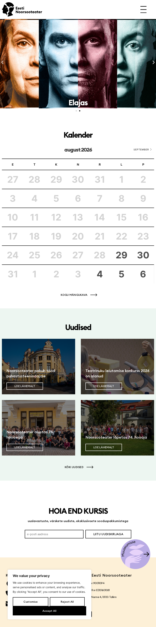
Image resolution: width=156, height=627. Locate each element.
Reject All (67, 601)
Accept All (49, 611)
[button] (2, 62)
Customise (30, 601)
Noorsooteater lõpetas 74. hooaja (116, 437)
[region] (49, 594)
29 (121, 255)
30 (143, 255)
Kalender (78, 135)
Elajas (78, 102)
